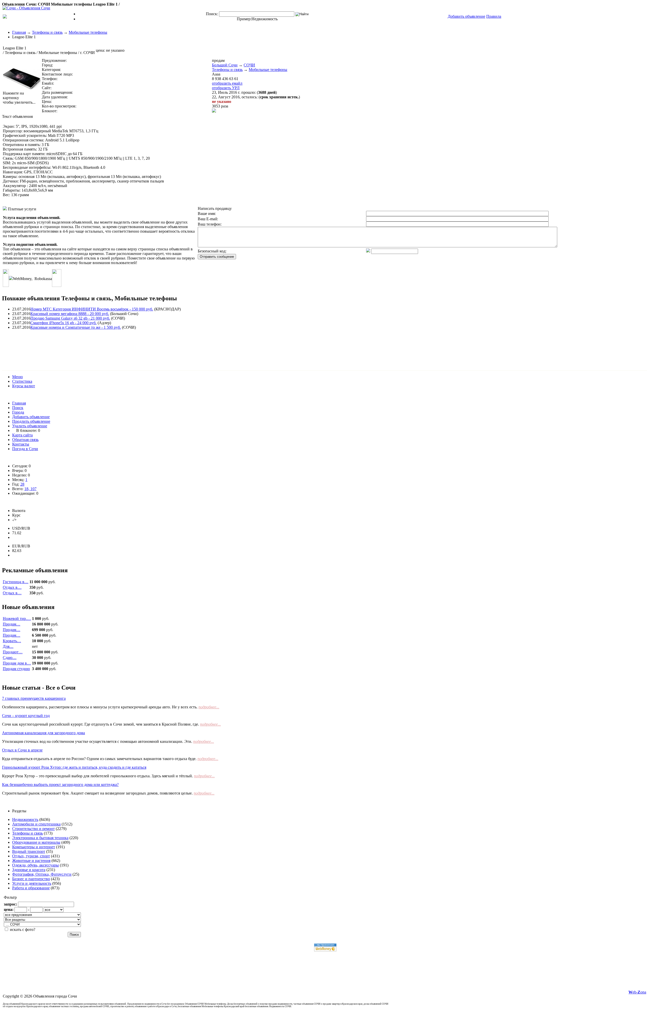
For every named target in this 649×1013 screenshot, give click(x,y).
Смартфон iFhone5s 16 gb (63, 323)
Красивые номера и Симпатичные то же (75, 327)
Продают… (13, 652)
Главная (19, 32)
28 (22, 484)
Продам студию (16, 669)
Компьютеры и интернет (33, 847)
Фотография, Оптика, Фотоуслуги (41, 874)
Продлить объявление (31, 421)
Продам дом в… (17, 663)
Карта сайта (22, 435)
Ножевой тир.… (17, 618)
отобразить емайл (227, 83)
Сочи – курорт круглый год (26, 715)
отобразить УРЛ (226, 88)
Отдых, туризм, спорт (31, 856)
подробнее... (209, 707)
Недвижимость (264, 19)
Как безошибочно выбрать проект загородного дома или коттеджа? (60, 784)
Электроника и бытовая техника (40, 838)
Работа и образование (31, 888)
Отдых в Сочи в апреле (22, 750)
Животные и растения (31, 860)
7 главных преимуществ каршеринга (34, 698)
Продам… (11, 624)
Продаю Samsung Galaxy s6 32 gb (70, 318)
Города (18, 412)
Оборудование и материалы (36, 842)
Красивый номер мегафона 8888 (69, 313)
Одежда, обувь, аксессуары (35, 865)
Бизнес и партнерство (31, 879)
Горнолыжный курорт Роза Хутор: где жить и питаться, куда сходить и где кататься (74, 767)
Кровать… (12, 641)
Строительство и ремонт (33, 828)
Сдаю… (9, 657)
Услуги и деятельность (31, 883)
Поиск (17, 408)
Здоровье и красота (28, 870)
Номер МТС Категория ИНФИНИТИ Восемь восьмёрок (91, 309)
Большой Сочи (225, 65)
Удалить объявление (29, 426)
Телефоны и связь (47, 32)
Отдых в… (12, 587)
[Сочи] (26, 8)
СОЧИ (249, 65)
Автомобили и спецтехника (36, 824)
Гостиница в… (15, 582)
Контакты (20, 444)
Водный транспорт (28, 851)
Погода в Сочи (25, 449)
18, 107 (30, 489)
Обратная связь (25, 439)
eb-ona (637, 992)
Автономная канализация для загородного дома (43, 733)
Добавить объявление (31, 417)
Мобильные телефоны (88, 32)
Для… (8, 646)
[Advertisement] (94, 345)
